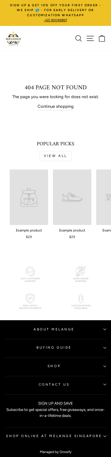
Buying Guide (53, 348)
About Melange (54, 329)
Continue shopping (56, 106)
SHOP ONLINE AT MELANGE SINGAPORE (54, 436)
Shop (54, 366)
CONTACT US (54, 384)
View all (55, 156)
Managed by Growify (55, 452)
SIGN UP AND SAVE (55, 403)
